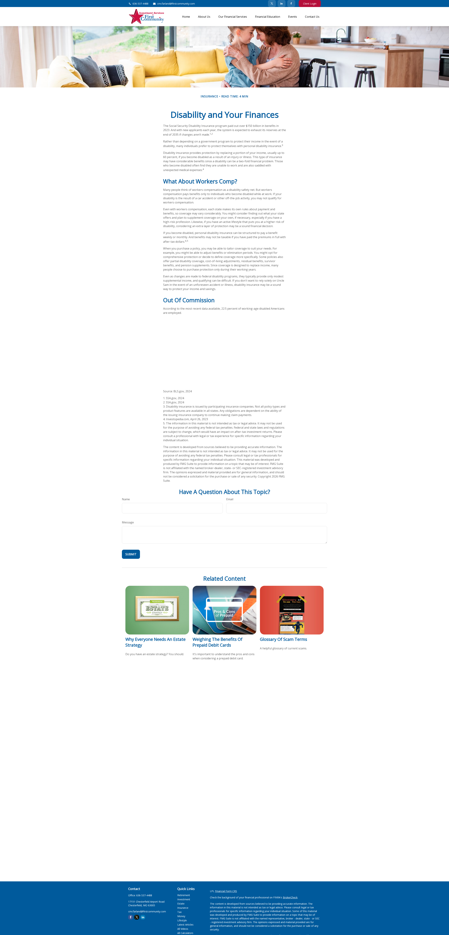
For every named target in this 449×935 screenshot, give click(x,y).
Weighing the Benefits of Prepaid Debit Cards (217, 642)
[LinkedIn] (282, 3)
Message (128, 522)
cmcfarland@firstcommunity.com (176, 3)
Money (181, 916)
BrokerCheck (290, 897)
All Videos (182, 928)
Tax (179, 912)
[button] (186, 16)
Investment (183, 899)
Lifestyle (182, 920)
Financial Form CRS (226, 891)
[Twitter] (272, 3)
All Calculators (185, 933)
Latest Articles (185, 924)
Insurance (182, 907)
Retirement (183, 895)
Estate (181, 903)
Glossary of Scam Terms (283, 639)
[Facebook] (291, 3)
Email (229, 499)
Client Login (309, 3)
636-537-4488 (140, 3)
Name (126, 499)
